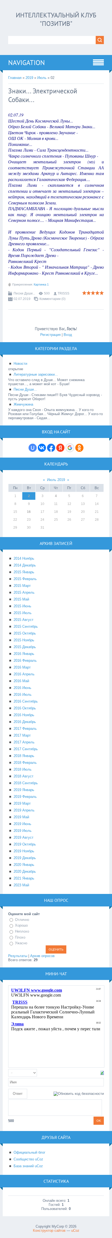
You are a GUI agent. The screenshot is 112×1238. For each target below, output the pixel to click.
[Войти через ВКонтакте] (42, 448)
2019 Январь (24, 790)
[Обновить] (102, 1073)
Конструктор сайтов (49, 1230)
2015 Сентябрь (26, 626)
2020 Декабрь (25, 871)
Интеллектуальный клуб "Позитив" (56, 19)
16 (29, 512)
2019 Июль (23, 831)
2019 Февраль (25, 797)
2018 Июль (23, 769)
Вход (68, 335)
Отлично (22, 920)
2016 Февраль (25, 660)
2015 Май (21, 599)
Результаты (17, 956)
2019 (29, 78)
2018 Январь (24, 756)
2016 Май (21, 681)
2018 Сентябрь (26, 783)
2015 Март (22, 586)
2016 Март (22, 667)
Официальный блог (29, 1152)
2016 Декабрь (25, 722)
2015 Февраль (25, 579)
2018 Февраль (25, 763)
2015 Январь (24, 572)
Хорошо (21, 925)
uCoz (75, 1230)
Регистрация (50, 335)
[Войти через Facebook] (51, 448)
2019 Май (21, 817)
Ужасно (21, 943)
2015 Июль (23, 613)
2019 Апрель (24, 810)
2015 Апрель (24, 592)
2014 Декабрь (25, 565)
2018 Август (23, 776)
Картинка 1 (41, 284)
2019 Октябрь (25, 844)
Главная (14, 78)
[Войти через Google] (70, 447)
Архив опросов (42, 956)
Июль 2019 (56, 480)
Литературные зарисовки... (36, 374)
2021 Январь (24, 878)
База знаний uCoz (28, 1166)
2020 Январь (24, 865)
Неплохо (22, 931)
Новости (20, 363)
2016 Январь (24, 654)
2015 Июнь (22, 606)
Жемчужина (23, 404)
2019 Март (22, 803)
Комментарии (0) (52, 299)
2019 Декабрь (25, 858)
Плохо (20, 937)
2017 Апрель (24, 742)
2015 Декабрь (25, 647)
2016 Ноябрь (24, 715)
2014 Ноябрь (24, 558)
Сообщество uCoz (28, 1159)
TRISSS (63, 293)
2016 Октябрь (25, 708)
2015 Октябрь (25, 633)
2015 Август (23, 620)
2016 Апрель (24, 674)
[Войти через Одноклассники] (79, 448)
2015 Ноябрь (24, 640)
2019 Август (23, 837)
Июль (41, 78)
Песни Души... (24, 293)
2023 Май (21, 885)
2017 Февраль (25, 729)
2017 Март (22, 735)
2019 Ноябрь (24, 851)
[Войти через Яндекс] (60, 448)
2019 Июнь (22, 824)
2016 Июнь (22, 688)
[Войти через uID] (33, 448)
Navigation (26, 62)
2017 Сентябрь (26, 749)
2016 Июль (23, 694)
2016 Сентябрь (26, 701)
